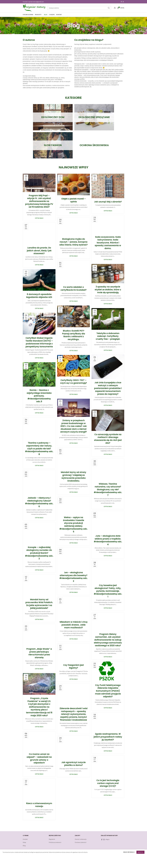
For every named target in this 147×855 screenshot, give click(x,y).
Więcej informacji (128, 852)
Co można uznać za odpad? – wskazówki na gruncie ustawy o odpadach (39, 758)
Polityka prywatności (55, 842)
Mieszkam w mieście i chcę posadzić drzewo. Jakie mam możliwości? (73, 624)
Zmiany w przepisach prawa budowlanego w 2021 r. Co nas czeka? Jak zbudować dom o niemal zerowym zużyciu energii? (73, 426)
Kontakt (25, 839)
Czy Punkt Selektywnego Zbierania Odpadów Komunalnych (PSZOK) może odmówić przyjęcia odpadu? (108, 691)
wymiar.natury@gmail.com (36, 1)
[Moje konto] (114, 8)
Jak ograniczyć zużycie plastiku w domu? (73, 764)
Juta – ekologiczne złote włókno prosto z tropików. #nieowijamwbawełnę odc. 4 (108, 540)
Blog (24, 845)
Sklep (24, 842)
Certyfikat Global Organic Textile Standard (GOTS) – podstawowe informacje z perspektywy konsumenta (39, 342)
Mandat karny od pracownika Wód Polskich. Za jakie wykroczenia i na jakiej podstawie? (39, 603)
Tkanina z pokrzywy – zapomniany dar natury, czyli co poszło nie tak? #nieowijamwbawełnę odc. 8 (39, 448)
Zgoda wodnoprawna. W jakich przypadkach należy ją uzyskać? (108, 736)
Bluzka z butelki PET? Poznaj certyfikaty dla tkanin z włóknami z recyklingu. (73, 335)
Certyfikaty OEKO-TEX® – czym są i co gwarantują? (73, 381)
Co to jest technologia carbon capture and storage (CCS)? (107, 783)
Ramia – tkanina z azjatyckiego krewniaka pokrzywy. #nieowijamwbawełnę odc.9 (39, 396)
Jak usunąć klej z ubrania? (108, 201)
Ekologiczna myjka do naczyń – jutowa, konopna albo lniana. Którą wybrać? (73, 242)
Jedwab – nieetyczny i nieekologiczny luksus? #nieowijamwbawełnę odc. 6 (39, 502)
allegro (107, 839)
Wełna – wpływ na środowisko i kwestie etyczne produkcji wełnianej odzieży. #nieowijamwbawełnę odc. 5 (73, 524)
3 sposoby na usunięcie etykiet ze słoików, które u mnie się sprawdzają (108, 289)
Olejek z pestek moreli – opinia (73, 200)
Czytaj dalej (39, 218)
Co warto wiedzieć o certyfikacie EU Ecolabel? (74, 288)
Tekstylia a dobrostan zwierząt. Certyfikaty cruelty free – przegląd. (108, 336)
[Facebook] (121, 2)
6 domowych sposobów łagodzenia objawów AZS (39, 296)
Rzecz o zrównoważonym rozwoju (39, 805)
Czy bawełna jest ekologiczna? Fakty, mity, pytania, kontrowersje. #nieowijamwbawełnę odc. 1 (108, 591)
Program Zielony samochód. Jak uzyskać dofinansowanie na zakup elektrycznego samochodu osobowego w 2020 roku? (108, 640)
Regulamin (52, 839)
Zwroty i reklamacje (80, 839)
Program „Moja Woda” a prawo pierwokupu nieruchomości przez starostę (39, 653)
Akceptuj (140, 852)
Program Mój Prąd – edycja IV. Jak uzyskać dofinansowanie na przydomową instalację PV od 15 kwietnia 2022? (39, 201)
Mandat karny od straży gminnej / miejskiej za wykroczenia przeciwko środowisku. (73, 476)
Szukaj (109, 8)
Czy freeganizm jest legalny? (73, 666)
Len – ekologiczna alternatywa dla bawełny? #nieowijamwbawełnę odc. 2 (73, 576)
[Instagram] (123, 2)
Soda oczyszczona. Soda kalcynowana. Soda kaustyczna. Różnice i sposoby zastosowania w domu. (108, 243)
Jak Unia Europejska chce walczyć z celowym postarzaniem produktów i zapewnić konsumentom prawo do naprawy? (108, 388)
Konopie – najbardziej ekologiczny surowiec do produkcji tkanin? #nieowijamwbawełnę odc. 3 (39, 553)
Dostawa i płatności (80, 842)
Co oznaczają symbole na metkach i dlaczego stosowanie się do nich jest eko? (108, 438)
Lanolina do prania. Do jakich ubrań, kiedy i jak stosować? (39, 250)
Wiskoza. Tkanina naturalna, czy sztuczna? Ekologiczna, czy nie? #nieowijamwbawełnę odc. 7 (108, 489)
